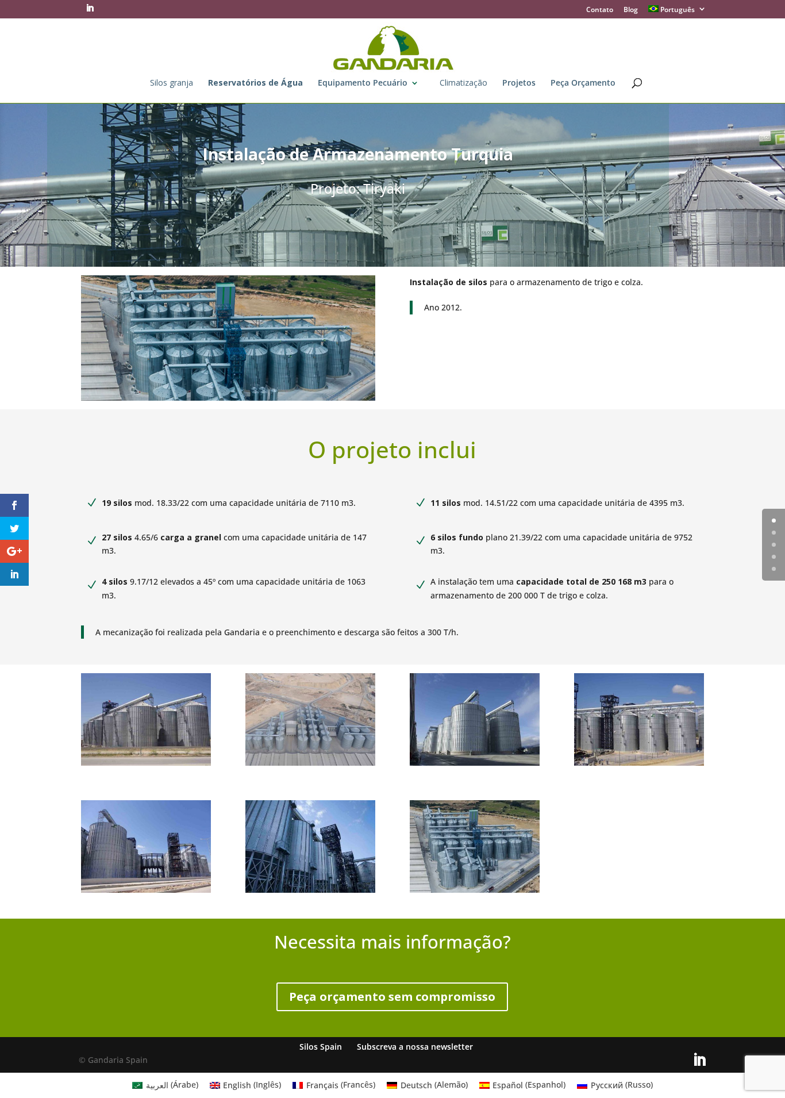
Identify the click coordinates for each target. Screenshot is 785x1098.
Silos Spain (320, 1046)
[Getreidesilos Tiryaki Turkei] (310, 892)
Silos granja (171, 83)
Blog (631, 10)
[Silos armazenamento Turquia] (475, 765)
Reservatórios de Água (255, 83)
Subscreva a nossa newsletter (415, 1046)
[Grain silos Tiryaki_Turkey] (475, 892)
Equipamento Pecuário (362, 83)
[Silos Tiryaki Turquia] (639, 765)
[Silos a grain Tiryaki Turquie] (310, 765)
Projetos (519, 83)
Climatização (463, 83)
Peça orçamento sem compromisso (392, 996)
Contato (599, 10)
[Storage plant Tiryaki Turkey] (146, 892)
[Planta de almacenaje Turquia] (146, 765)
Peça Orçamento (583, 83)
